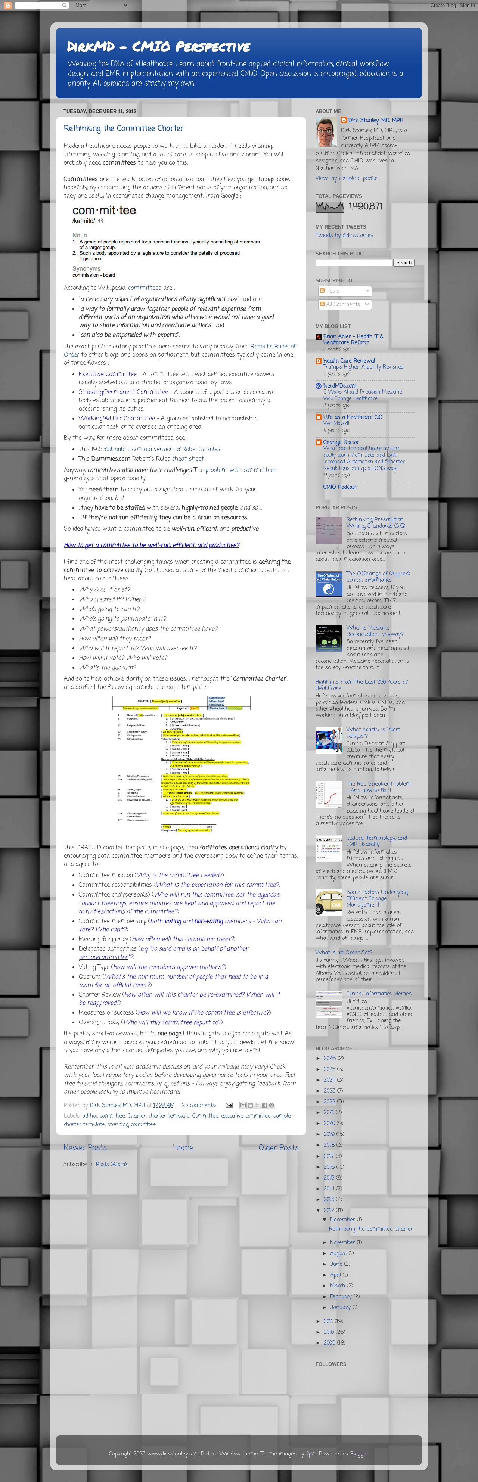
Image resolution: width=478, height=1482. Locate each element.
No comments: (199, 1106)
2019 (330, 1134)
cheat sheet (188, 459)
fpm (311, 1454)
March (338, 1286)
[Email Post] (229, 1106)
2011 (329, 1321)
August (339, 1253)
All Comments (342, 305)
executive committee (246, 1116)
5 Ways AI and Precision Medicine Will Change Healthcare (362, 395)
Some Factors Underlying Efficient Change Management (377, 899)
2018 (330, 1145)
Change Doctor (341, 442)
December (343, 1220)
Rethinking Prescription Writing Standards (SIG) (376, 523)
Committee (205, 1116)
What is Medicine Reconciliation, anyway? (375, 631)
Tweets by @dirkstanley (344, 236)
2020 (330, 1123)
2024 (330, 1080)
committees (144, 288)
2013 (330, 1200)
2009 (330, 1343)
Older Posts (279, 1148)
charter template (169, 1116)
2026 (331, 1058)
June (337, 1264)
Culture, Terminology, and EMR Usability (377, 841)
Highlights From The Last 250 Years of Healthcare (361, 685)
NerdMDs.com (339, 386)
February (342, 1297)
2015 (330, 1178)
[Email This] (243, 1105)
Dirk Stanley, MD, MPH (375, 120)
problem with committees (241, 470)
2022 (330, 1102)
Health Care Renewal (349, 361)
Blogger (359, 1454)
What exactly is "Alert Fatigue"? (373, 733)
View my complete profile (347, 178)
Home (183, 1148)
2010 (330, 1332)
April (336, 1275)
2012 (330, 1210)
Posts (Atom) (111, 1165)
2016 (330, 1167)
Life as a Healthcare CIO (353, 417)
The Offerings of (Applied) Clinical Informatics (378, 577)
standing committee (132, 1125)
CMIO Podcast (340, 487)
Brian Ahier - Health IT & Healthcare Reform (353, 340)
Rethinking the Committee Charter (124, 128)
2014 (330, 1189)
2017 (330, 1156)
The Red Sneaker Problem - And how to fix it (379, 787)
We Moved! (336, 424)
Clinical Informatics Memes (379, 994)
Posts (332, 291)
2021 (330, 1113)
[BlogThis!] (250, 1105)
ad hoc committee (103, 1116)
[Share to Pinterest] (271, 1105)
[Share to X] (257, 1105)
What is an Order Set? (344, 953)
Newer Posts (85, 1148)
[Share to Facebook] (264, 1105)
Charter (137, 1116)
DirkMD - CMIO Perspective (158, 45)
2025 (330, 1069)
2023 (330, 1091)
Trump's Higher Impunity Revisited (363, 367)
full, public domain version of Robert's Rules (162, 449)
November (343, 1243)
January (341, 1308)
